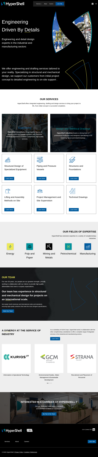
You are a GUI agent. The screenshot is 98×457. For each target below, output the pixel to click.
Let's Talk (59, 3)
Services (7, 441)
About (45, 3)
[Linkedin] (92, 4)
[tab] (46, 383)
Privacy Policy (19, 452)
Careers (51, 3)
